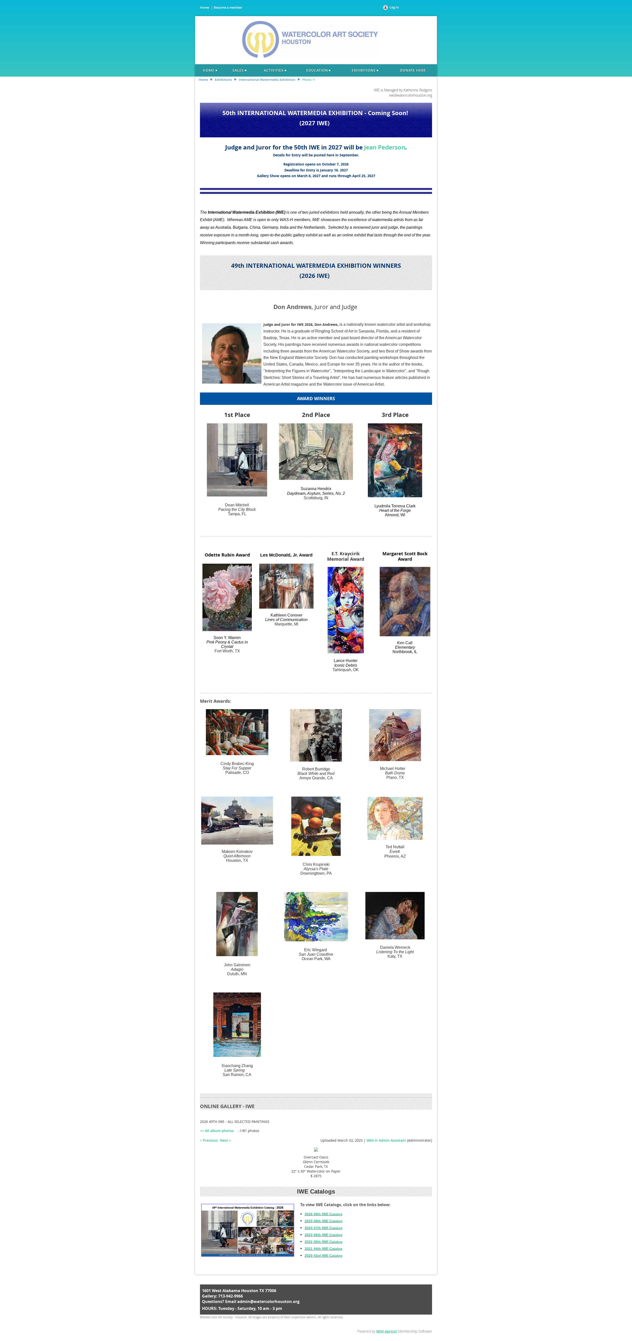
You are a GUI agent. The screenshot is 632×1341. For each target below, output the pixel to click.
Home (204, 7)
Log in (394, 7)
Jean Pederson (384, 147)
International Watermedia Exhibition (267, 79)
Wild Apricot (386, 1331)
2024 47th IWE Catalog (323, 1228)
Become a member (228, 7)
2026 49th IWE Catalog (323, 1214)
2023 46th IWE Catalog (323, 1235)
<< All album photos (217, 1130)
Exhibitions (223, 79)
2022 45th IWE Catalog (323, 1242)
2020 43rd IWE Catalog (323, 1256)
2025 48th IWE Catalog (323, 1221)
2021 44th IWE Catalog (323, 1249)
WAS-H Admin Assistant (386, 1140)
